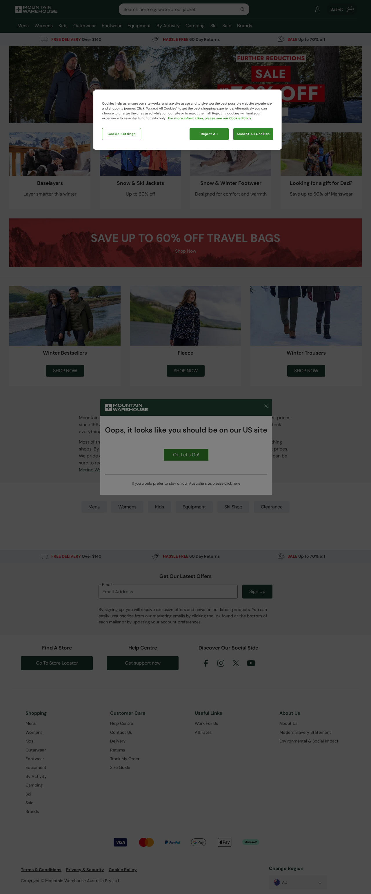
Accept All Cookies (253, 134)
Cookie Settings (122, 134)
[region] (187, 120)
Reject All (209, 134)
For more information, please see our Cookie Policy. (210, 118)
